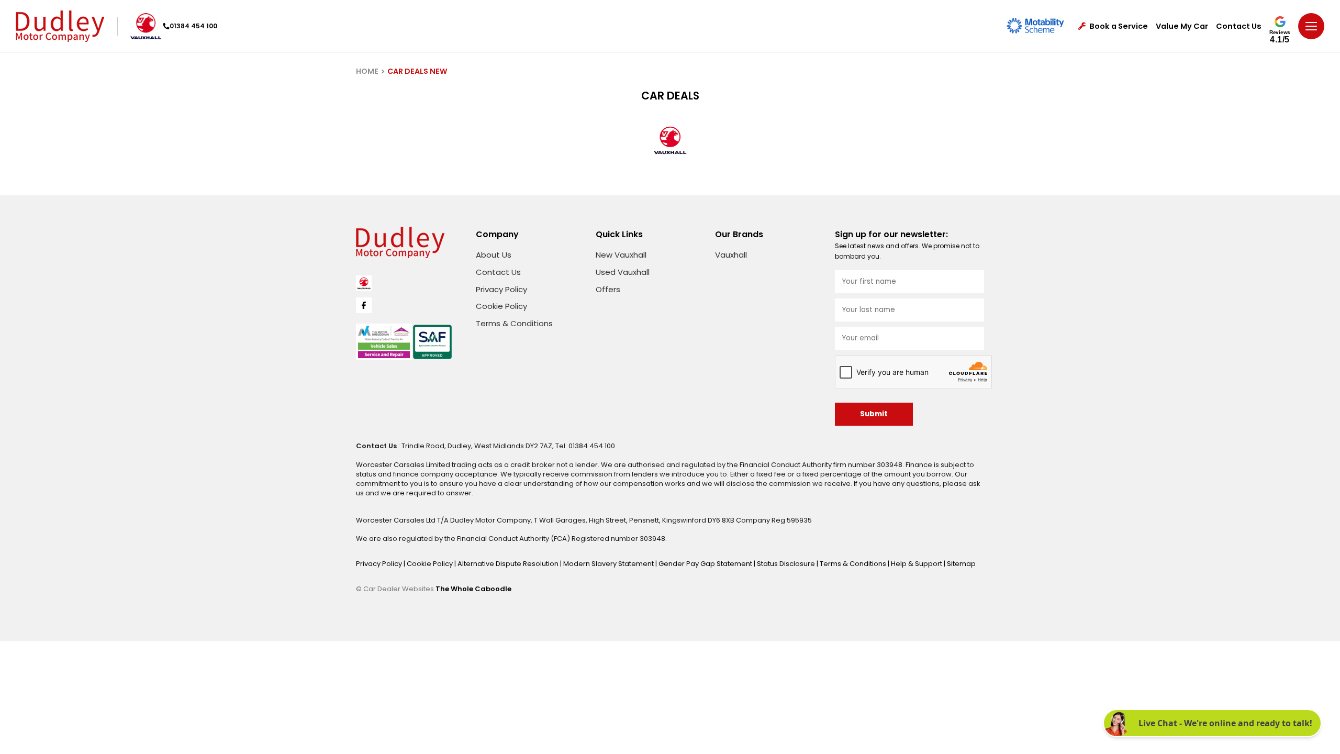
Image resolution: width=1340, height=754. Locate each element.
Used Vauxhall (623, 272)
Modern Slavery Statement (609, 564)
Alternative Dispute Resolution (508, 564)
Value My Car (1182, 26)
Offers (608, 289)
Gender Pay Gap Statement (706, 564)
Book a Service (1118, 26)
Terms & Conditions (514, 323)
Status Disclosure (787, 564)
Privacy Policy (501, 289)
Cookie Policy (501, 306)
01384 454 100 (193, 25)
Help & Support (917, 564)
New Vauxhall (621, 254)
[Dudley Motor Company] (60, 26)
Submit (874, 414)
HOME (367, 71)
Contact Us (1238, 26)
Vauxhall (731, 254)
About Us (493, 254)
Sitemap (961, 564)
